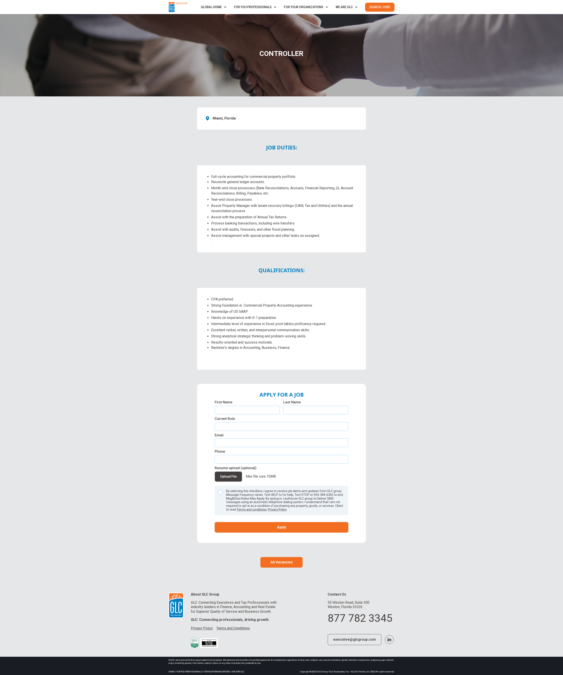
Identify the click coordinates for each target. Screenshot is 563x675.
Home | (172, 671)
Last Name (292, 402)
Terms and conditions (252, 509)
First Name (223, 402)
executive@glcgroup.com (354, 639)
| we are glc (237, 671)
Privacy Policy (277, 509)
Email (219, 435)
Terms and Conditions (233, 628)
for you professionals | (189, 671)
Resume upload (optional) (235, 468)
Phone (220, 451)
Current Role (225, 419)
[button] (213, 7)
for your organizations (217, 671)
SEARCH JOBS (379, 7)
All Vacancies (282, 562)
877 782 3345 (360, 618)
